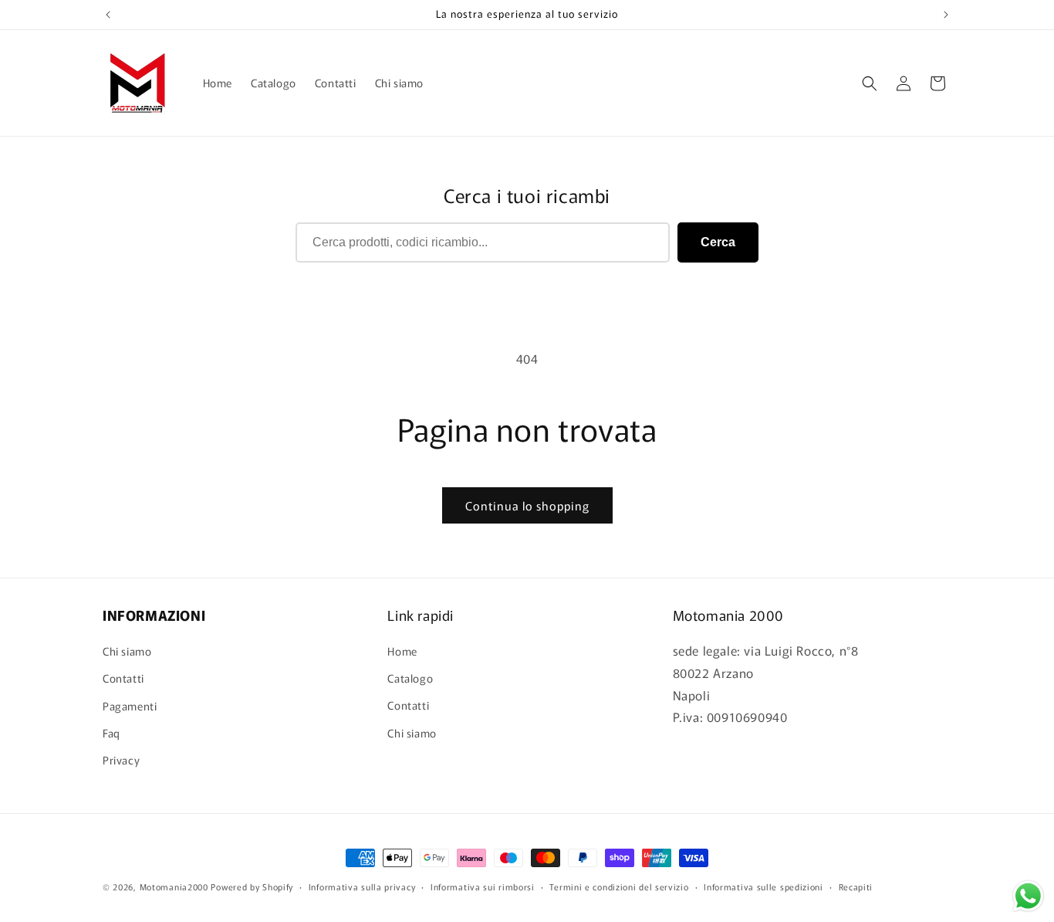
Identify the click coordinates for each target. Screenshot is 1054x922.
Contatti (123, 678)
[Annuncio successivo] (946, 14)
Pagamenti (130, 706)
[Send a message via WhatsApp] (1028, 896)
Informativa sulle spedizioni (763, 886)
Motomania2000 (174, 886)
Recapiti (856, 886)
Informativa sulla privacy (362, 886)
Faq (111, 733)
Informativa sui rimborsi (483, 886)
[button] (870, 83)
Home (402, 651)
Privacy (121, 760)
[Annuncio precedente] (108, 14)
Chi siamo (127, 651)
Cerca (718, 242)
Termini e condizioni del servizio (618, 886)
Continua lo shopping (527, 505)
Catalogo (410, 678)
